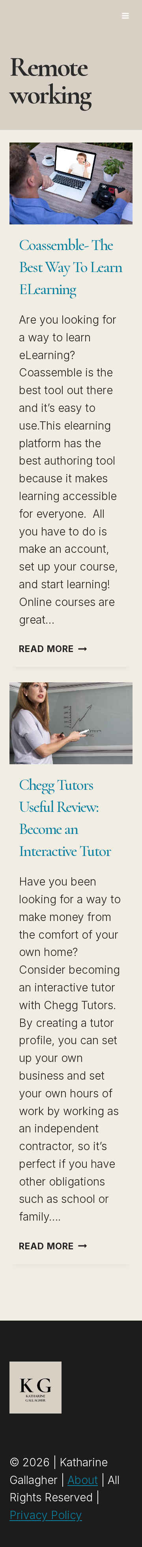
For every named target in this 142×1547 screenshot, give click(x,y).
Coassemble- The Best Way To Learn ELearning (70, 266)
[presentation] (71, 183)
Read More (53, 648)
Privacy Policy (45, 1515)
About (82, 1480)
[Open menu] (125, 15)
